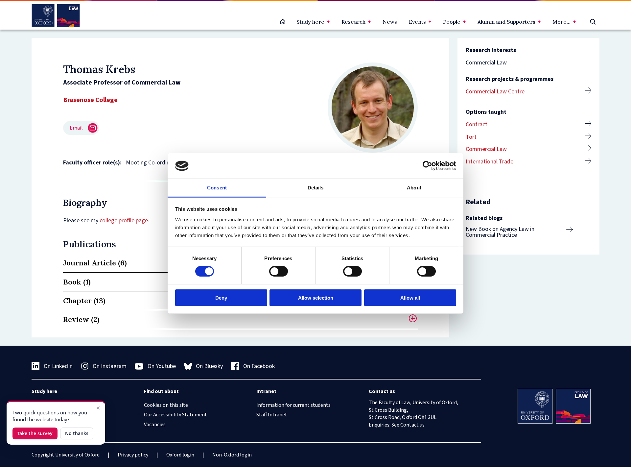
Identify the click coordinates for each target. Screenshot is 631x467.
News (390, 21)
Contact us (412, 425)
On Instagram (110, 366)
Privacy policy (133, 454)
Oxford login (180, 454)
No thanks (76, 433)
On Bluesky (209, 366)
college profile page (124, 220)
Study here (310, 21)
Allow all (410, 297)
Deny (221, 297)
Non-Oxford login (232, 454)
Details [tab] (316, 187)
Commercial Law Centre (495, 91)
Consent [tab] (217, 187)
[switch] (278, 271)
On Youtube (162, 366)
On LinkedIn (58, 366)
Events (417, 21)
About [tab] (414, 187)
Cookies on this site (166, 405)
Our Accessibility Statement (175, 414)
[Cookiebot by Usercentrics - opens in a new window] (427, 166)
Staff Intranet (271, 414)
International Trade (489, 162)
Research (353, 21)
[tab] (240, 319)
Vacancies (155, 424)
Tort (471, 137)
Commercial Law (486, 149)
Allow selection (315, 297)
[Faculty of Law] (56, 15)
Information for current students (293, 405)
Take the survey (35, 433)
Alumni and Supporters (506, 21)
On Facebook (259, 366)
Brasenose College (90, 100)
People (451, 21)
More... (561, 21)
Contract (476, 124)
